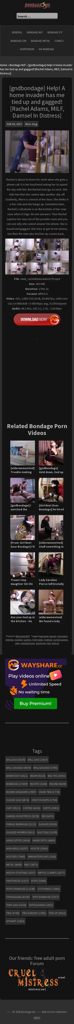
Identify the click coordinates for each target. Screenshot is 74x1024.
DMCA (37, 1017)
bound (53, 636)
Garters (27, 639)
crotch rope (44, 800)
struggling (18, 897)
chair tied (49, 792)
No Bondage (46, 49)
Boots (38, 784)
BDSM (37, 776)
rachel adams (60, 639)
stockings (41, 643)
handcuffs (44, 840)
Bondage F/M (18, 41)
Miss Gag (31, 124)
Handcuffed (18, 840)
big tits (57, 776)
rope (17, 643)
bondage (44, 636)
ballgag (15, 759)
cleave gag (17, 800)
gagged (18, 639)
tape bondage (45, 897)
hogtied (48, 639)
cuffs (51, 808)
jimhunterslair (42, 856)
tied (49, 643)
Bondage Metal (40, 41)
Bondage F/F (54, 32)
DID (48, 816)
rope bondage (28, 643)
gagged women (20, 832)
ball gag (38, 759)
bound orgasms (21, 792)
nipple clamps (51, 873)
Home (3, 65)
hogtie (39, 848)
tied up (55, 643)
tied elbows (34, 913)
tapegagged (41, 905)
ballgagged (46, 768)
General (17, 32)
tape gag (16, 905)
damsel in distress (22, 816)
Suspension (27, 49)
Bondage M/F (35, 32)
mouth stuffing (20, 873)
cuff (13, 808)
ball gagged (18, 768)
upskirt (15, 921)
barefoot (17, 776)
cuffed (31, 808)
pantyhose (17, 881)
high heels (37, 639)
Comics (59, 41)
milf (31, 864)
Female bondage (21, 824)
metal (14, 864)
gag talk (47, 832)
